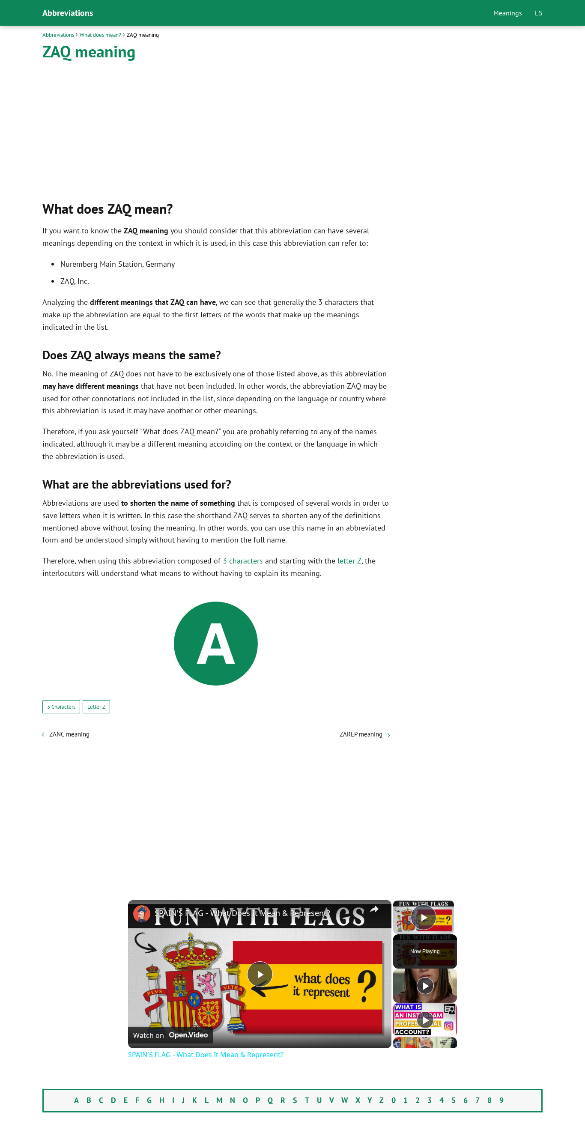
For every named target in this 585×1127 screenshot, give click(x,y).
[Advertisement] (215, 130)
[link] (141, 913)
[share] (374, 909)
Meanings (507, 13)
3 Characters (61, 706)
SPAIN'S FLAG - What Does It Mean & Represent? (242, 913)
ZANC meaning (69, 734)
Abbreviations (67, 12)
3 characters (243, 561)
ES (539, 13)
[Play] (425, 985)
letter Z (349, 561)
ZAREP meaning (361, 734)
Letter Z (96, 706)
